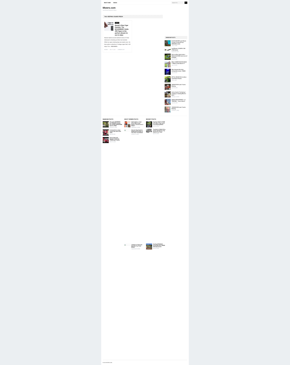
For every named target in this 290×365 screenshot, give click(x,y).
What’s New (107, 2)
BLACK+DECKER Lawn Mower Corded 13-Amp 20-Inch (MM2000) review (179, 42)
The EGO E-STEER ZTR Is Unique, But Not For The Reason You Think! (159, 131)
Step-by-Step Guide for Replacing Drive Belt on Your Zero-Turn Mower (137, 131)
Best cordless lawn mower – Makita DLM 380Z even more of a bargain (179, 56)
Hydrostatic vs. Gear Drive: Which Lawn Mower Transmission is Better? (137, 123)
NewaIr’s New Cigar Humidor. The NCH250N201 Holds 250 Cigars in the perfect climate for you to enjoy (122, 30)
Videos (115, 2)
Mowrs (106, 49)
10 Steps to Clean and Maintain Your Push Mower (136, 246)
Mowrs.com (109, 8)
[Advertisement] (159, 8)
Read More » (114, 46)
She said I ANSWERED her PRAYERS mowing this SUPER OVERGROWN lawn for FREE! (116, 123)
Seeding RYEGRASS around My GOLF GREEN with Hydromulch (159, 245)
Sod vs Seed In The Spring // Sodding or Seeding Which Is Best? (179, 94)
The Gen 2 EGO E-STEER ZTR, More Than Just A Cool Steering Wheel (159, 123)
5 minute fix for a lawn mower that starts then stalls (115, 131)
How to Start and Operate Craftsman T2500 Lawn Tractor (115, 139)
